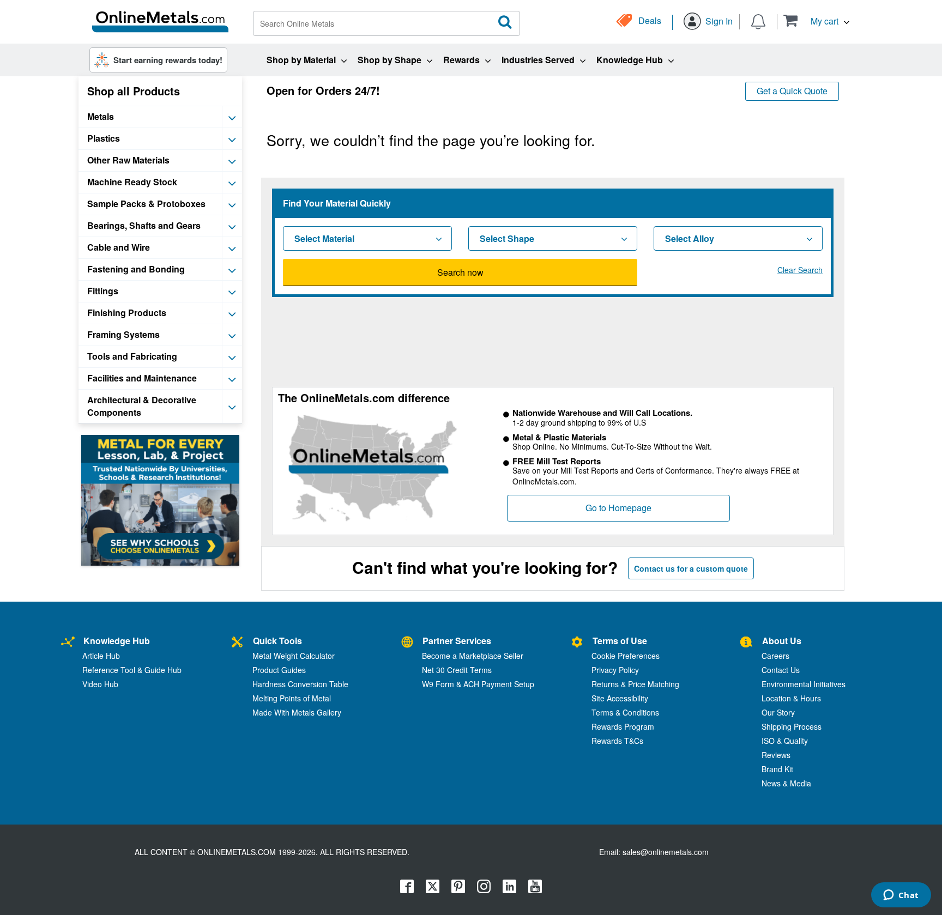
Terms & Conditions (625, 712)
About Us (781, 640)
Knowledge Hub (116, 640)
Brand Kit (777, 768)
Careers (775, 655)
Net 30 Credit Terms (457, 669)
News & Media (786, 783)
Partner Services (456, 640)
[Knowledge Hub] (68, 642)
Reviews (776, 754)
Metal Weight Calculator (293, 655)
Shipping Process (792, 726)
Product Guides (279, 669)
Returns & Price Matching (635, 683)
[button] (816, 20)
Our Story (778, 712)
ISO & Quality (785, 740)
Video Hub (100, 683)
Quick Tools (277, 640)
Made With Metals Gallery (296, 712)
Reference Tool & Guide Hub (132, 669)
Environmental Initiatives (804, 683)
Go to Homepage (618, 507)
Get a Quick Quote (792, 90)
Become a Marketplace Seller (472, 655)
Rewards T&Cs (617, 740)
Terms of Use (620, 640)
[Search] (505, 22)
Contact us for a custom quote (691, 568)
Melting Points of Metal (291, 698)
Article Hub (101, 655)
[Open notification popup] (758, 20)
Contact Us (781, 669)
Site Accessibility (619, 698)
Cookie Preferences (625, 655)
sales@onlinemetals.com (666, 851)
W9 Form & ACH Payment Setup (478, 683)
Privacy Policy (615, 669)
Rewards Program (622, 726)
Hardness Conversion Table (300, 683)
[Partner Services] (407, 642)
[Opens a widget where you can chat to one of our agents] (901, 896)
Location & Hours (791, 698)
